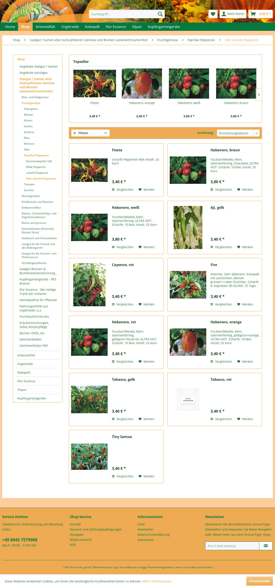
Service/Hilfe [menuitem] (260, 4)
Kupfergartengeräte (31, 398)
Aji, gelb (217, 207)
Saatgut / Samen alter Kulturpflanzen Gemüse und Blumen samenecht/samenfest (37, 85)
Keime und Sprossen (34, 223)
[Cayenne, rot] (89, 285)
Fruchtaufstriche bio (34, 316)
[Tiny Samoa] (89, 457)
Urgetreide (25, 364)
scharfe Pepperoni (37, 173)
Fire (214, 265)
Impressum (146, 540)
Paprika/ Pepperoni (36, 155)
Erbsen (28, 120)
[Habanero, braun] (236, 83)
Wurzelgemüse (31, 196)
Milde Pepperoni (36, 167)
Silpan (21, 390)
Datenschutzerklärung (154, 534)
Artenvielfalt (26, 355)
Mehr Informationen (157, 581)
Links (141, 524)
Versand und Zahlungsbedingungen (96, 529)
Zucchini (29, 190)
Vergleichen (124, 189)
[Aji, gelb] (188, 227)
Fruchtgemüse (31, 103)
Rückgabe (77, 534)
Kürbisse (29, 132)
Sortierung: (205, 133)
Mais (27, 138)
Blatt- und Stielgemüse (35, 97)
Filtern (83, 133)
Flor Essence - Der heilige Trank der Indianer (38, 292)
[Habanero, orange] (142, 83)
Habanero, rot (124, 322)
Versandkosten (128, 567)
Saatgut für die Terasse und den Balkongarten (38, 245)
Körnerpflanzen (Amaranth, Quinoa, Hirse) (38, 230)
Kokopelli (24, 372)
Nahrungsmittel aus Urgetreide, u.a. (34, 308)
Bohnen (28, 114)
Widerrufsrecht (81, 540)
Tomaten (29, 184)
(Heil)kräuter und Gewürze (37, 202)
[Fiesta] (94, 83)
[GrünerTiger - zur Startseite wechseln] (24, 15)
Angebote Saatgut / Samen (39, 66)
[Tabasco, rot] (188, 399)
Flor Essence (26, 381)
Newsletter (145, 529)
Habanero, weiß (189, 103)
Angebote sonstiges (34, 73)
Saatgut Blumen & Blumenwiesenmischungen (39, 271)
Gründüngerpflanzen (34, 263)
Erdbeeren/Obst (31, 207)
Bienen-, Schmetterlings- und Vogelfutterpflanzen (39, 215)
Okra (27, 149)
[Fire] (188, 285)
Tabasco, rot (221, 379)
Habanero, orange (142, 103)
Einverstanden (259, 581)
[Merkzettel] (213, 14)
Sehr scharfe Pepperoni (41, 178)
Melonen (29, 143)
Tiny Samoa (122, 437)
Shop (21, 59)
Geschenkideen (31, 339)
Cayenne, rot (123, 265)
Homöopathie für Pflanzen (38, 300)
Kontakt (75, 524)
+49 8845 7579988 (19, 540)
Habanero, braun (236, 103)
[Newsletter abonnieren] (266, 546)
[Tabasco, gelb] (89, 399)
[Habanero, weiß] (189, 83)
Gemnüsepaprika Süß (39, 161)
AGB (73, 545)
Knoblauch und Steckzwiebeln (39, 238)
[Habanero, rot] (89, 342)
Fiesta (94, 103)
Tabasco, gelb (123, 379)
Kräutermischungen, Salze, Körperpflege (34, 325)
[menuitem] (127, 14)
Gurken (28, 126)
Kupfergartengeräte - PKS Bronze (38, 281)
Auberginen (31, 109)
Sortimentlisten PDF (34, 346)
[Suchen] (160, 14)
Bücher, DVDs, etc (32, 333)
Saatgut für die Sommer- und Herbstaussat (39, 255)
